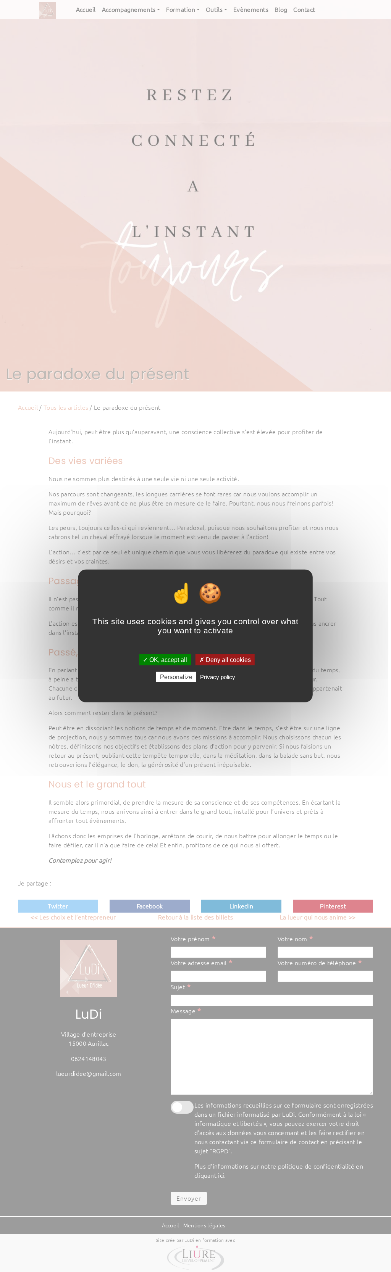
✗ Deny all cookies (225, 660)
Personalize (176, 677)
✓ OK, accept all (165, 660)
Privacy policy (217, 677)
